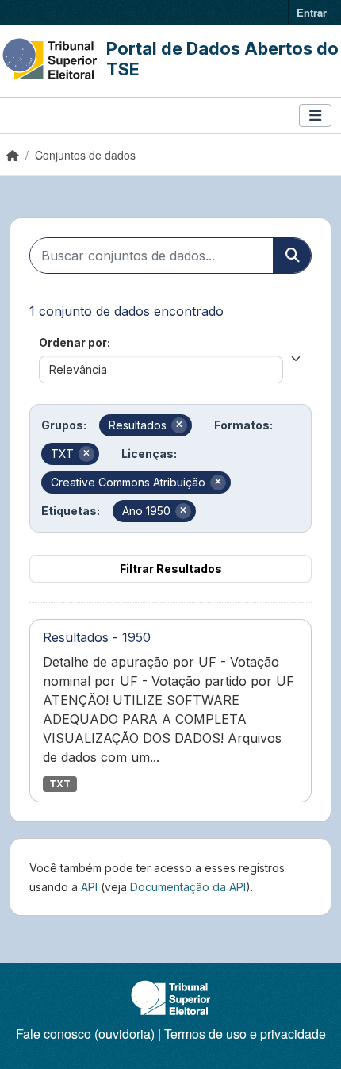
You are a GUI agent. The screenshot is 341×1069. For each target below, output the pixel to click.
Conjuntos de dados (85, 155)
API (89, 887)
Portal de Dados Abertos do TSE (222, 58)
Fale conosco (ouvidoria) (85, 1034)
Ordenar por (73, 342)
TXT (60, 784)
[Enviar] (292, 255)
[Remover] (179, 425)
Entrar (312, 12)
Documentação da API (188, 887)
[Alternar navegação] (315, 115)
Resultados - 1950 (97, 637)
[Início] (12, 155)
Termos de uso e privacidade (245, 1034)
